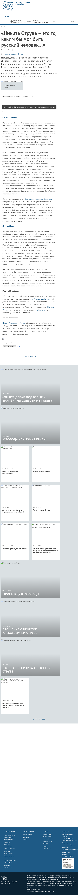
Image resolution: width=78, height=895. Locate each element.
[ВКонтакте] (17, 346)
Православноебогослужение (17, 21)
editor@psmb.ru (71, 845)
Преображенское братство (9, 883)
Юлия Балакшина (9, 117)
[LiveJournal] (19, 346)
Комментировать (29, 356)
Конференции (27, 834)
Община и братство (10, 835)
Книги (25, 839)
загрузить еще (39, 719)
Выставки (26, 837)
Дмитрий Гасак (8, 226)
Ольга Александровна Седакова (38, 199)
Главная (3, 27)
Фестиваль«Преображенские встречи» (41, 21)
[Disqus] (39, 748)
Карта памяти (47, 849)
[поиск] (72, 21)
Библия (29, 21)
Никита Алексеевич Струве (13, 54)
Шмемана (41, 310)
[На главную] (16, 6)
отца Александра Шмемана (41, 299)
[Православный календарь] (11, 21)
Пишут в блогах (47, 839)
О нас (7, 17)
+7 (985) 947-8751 (67, 856)
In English (74, 21)
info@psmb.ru (72, 840)
